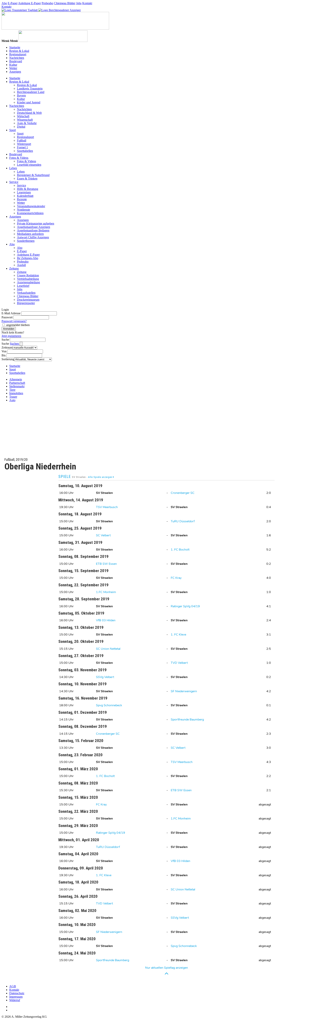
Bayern (21, 95)
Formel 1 (22, 147)
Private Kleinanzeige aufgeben (35, 223)
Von (4, 351)
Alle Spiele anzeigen (100, 477)
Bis (4, 355)
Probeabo (47, 3)
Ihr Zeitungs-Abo (27, 258)
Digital (21, 126)
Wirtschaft (23, 116)
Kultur (13, 64)
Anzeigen (15, 71)
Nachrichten (16, 57)
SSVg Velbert (105, 677)
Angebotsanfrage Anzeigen (33, 227)
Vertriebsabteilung (28, 278)
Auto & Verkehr (27, 123)
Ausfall (21, 265)
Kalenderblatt (25, 195)
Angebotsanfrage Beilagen (33, 230)
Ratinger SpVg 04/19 (185, 606)
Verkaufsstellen (26, 292)
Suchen (15, 343)
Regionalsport (17, 54)
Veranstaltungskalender (31, 206)
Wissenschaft (25, 119)
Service (13, 182)
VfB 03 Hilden (105, 620)
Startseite (14, 47)
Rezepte (22, 199)
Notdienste (23, 209)
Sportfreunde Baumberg (187, 719)
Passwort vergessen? (14, 321)
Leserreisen (24, 192)
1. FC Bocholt (180, 549)
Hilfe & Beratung (27, 189)
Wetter (13, 68)
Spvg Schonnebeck (109, 705)
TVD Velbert (179, 663)
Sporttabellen (25, 150)
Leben (13, 168)
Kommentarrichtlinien (30, 213)
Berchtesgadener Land (30, 92)
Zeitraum (7, 347)
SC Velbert (103, 535)
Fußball (21, 140)
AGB (12, 986)
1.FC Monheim (106, 592)
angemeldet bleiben (18, 325)
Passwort (7, 317)
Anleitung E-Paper (29, 3)
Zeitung (14, 268)
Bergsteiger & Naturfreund (33, 175)
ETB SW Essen (106, 564)
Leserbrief (23, 285)
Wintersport (24, 144)
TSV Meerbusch (107, 507)
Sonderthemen (25, 240)
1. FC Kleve (178, 634)
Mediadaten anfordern (30, 233)
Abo (4, 3)
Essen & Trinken (27, 178)
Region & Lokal (19, 50)
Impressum (16, 996)
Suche (5, 339)
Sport (12, 130)
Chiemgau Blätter (64, 3)
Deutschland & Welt (29, 112)
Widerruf (14, 1000)
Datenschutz (16, 993)
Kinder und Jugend (28, 102)
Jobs (79, 3)
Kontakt (87, 3)
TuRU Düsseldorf (183, 521)
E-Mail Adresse (11, 313)
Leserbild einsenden (29, 164)
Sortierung (8, 359)
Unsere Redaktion (28, 275)
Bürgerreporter (26, 303)
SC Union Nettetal (108, 649)
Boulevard (15, 61)
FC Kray (176, 578)
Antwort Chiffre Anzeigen (33, 237)
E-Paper (13, 3)
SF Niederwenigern (184, 691)
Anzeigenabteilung (28, 282)
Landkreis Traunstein (30, 88)
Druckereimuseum (28, 299)
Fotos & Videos (18, 157)
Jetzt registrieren (11, 336)
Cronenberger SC (182, 493)
